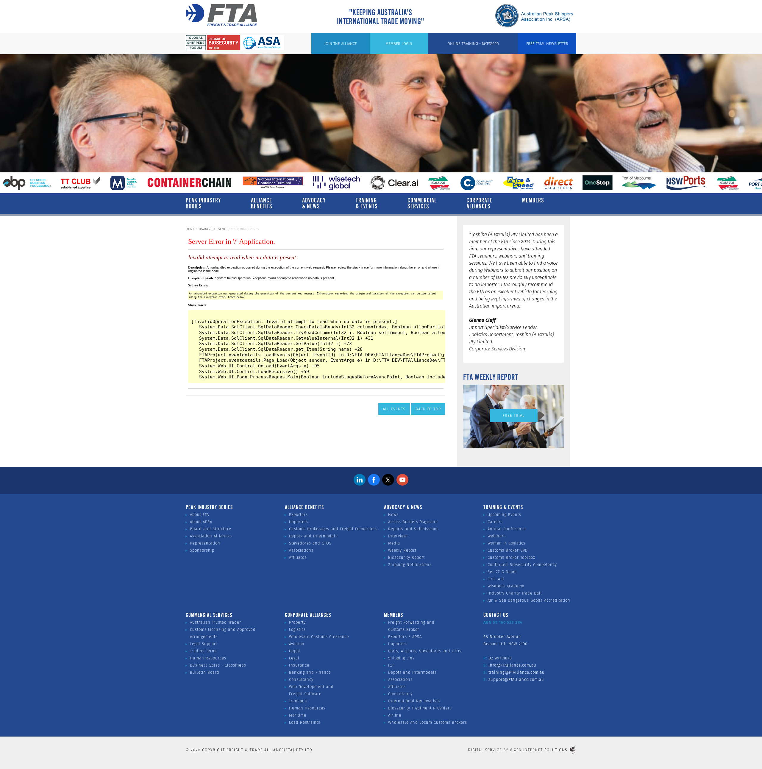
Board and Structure (210, 529)
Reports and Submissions (413, 529)
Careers (495, 522)
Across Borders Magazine (413, 522)
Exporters (298, 514)
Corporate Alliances (479, 203)
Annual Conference (507, 529)
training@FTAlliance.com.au (516, 672)
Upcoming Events (504, 514)
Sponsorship (202, 550)
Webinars (497, 536)
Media (394, 543)
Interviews (398, 536)
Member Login (398, 43)
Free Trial (513, 415)
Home (190, 229)
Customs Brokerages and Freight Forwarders (333, 529)
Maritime (297, 715)
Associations (301, 550)
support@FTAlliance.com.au (516, 679)
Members (533, 200)
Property (297, 622)
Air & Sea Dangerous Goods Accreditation (529, 600)
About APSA (201, 522)
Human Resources (208, 658)
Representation (205, 543)
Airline (394, 715)
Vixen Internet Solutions (538, 749)
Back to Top (428, 409)
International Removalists (414, 701)
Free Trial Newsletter (547, 43)
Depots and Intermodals (313, 536)
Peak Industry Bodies (203, 203)
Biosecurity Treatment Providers (420, 708)
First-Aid (496, 579)
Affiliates (298, 557)
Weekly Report (402, 550)
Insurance (299, 665)
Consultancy (301, 679)
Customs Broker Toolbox (511, 557)
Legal (294, 658)
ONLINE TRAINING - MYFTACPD (473, 43)
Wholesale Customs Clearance (319, 636)
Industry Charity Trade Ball (515, 593)
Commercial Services (422, 203)
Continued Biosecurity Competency (522, 564)
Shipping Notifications (410, 564)
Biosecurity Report (406, 557)
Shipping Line (401, 658)
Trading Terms (204, 651)
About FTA (199, 514)
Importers (298, 522)
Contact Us (495, 615)
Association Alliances (211, 536)
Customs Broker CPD (508, 550)
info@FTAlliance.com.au (512, 665)
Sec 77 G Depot (502, 572)
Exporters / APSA (405, 636)
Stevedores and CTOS (310, 543)
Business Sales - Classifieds (218, 665)
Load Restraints (304, 722)
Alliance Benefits (261, 203)
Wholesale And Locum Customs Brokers (427, 722)
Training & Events (367, 203)
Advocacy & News (314, 203)
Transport (298, 701)
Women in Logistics (506, 543)
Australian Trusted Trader (215, 622)
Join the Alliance (340, 43)
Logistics (297, 629)
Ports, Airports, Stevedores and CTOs (424, 651)
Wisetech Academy (506, 586)
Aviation (297, 644)
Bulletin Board (204, 672)
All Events (394, 409)
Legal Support (203, 644)
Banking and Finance (310, 672)
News (393, 514)
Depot (294, 651)
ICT (391, 665)
